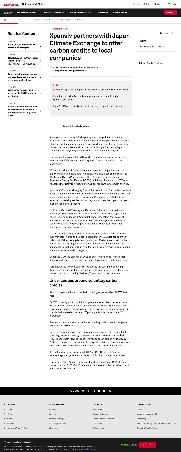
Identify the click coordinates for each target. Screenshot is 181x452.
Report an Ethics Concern (103, 419)
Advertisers (53, 428)
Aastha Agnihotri (155, 63)
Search (136, 4)
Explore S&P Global (34, 4)
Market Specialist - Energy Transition (68, 70)
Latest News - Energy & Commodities (43, 20)
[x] (83, 391)
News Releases (54, 414)
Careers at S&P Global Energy (16, 428)
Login (173, 4)
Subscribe (170, 12)
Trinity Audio (74, 126)
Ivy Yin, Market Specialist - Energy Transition (74, 67)
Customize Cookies (129, 445)
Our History (9, 414)
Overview (52, 409)
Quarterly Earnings (56, 419)
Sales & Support (99, 409)
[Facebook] (88, 391)
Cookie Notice (90, 449)
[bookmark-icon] (161, 33)
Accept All (147, 445)
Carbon (161, 46)
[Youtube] (99, 391)
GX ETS (118, 292)
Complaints (97, 423)
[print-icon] (166, 33)
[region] (90, 445)
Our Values (8, 409)
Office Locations (99, 428)
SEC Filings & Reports (57, 423)
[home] (5, 20)
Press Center (9, 423)
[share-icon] (171, 33)
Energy (13, 20)
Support (159, 4)
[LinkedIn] (104, 391)
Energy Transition (147, 46)
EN (147, 4)
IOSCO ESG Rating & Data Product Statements (156, 423)
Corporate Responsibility (147, 414)
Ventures (8, 419)
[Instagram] (94, 391)
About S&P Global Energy (147, 428)
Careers (140, 409)
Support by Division (101, 414)
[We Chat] (109, 391)
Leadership (141, 419)
